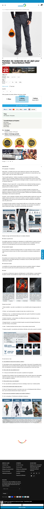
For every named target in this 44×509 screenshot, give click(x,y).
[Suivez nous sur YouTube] (31, 476)
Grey (4, 77)
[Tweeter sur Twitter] (10, 161)
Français (4, 493)
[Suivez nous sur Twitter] (34, 473)
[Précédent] (2, 58)
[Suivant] (41, 58)
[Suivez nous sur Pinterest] (39, 473)
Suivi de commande (6, 471)
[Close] (42, 250)
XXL (16, 82)
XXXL (20, 82)
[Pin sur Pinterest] (8, 161)
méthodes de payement (6, 473)
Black (8, 77)
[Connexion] (38, 5)
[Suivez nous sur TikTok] (34, 476)
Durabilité (18, 473)
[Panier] (41, 5)
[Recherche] (5, 5)
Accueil (3, 9)
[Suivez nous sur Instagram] (36, 473)
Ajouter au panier (22, 507)
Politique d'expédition (6, 467)
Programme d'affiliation (20, 475)
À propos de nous (19, 464)
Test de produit (19, 467)
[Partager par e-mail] (12, 161)
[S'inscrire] (19, 488)
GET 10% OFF (42, 255)
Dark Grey (14, 77)
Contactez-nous (5, 464)
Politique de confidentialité (21, 469)
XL (12, 82)
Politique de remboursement (7, 469)
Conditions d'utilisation (20, 471)
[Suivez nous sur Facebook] (31, 473)
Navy (19, 77)
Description (5, 166)
